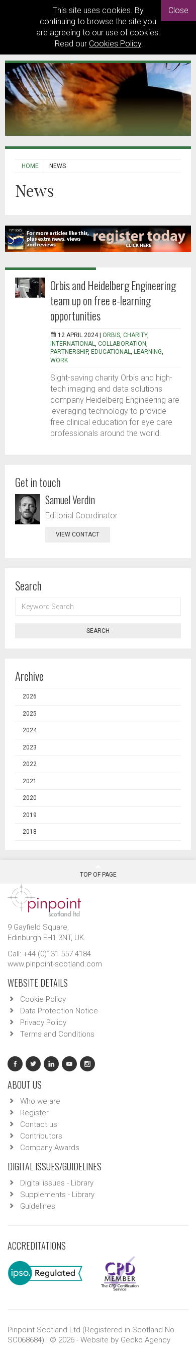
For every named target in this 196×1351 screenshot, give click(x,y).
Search (98, 630)
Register (34, 1112)
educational (111, 351)
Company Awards (49, 1147)
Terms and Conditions (57, 1034)
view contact (78, 534)
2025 (30, 713)
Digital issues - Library (56, 1182)
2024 (30, 730)
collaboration (122, 343)
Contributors (41, 1136)
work (59, 360)
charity (135, 335)
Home (30, 166)
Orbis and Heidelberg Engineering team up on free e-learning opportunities (113, 300)
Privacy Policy (43, 1022)
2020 (30, 797)
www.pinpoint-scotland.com (55, 963)
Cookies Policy (115, 43)
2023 (30, 747)
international (72, 343)
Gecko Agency (145, 1339)
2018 (30, 831)
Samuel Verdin (70, 499)
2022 (30, 764)
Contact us (38, 1124)
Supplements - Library (57, 1194)
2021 (30, 781)
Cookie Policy (43, 999)
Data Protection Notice (59, 1010)
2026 (30, 696)
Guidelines (37, 1206)
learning (148, 351)
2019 (30, 815)
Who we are (40, 1101)
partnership (69, 351)
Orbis (111, 335)
